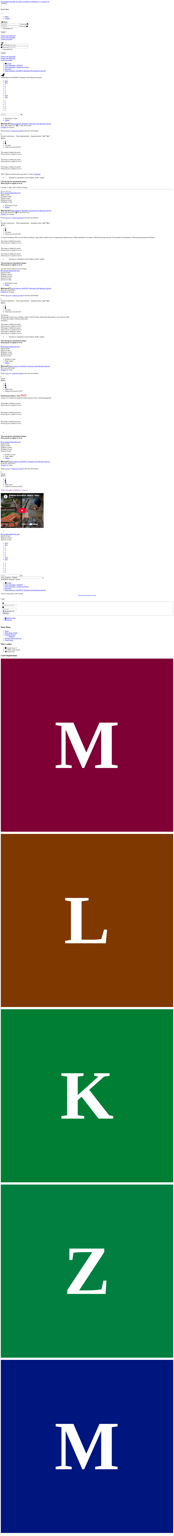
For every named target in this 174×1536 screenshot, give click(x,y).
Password (23, 26)
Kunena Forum (91, 595)
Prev (6, 83)
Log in (3, 32)
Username (23, 24)
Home (7, 631)
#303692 (3, 127)
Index (6, 16)
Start (6, 81)
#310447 (3, 370)
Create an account (6, 39)
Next (6, 95)
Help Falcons (9, 640)
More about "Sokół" (11, 633)
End (6, 97)
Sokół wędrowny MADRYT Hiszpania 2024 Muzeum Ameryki (30, 124)
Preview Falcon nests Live (13, 638)
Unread (7, 18)
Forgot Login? (11, 618)
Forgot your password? (8, 35)
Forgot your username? (8, 37)
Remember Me (9, 611)
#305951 (3, 214)
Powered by (82, 595)
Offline (7, 120)
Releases (11, 636)
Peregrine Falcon (10, 635)
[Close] (1, 13)
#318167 (3, 465)
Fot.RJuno (37, 174)
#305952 (3, 292)
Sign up (9, 620)
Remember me (7, 28)
